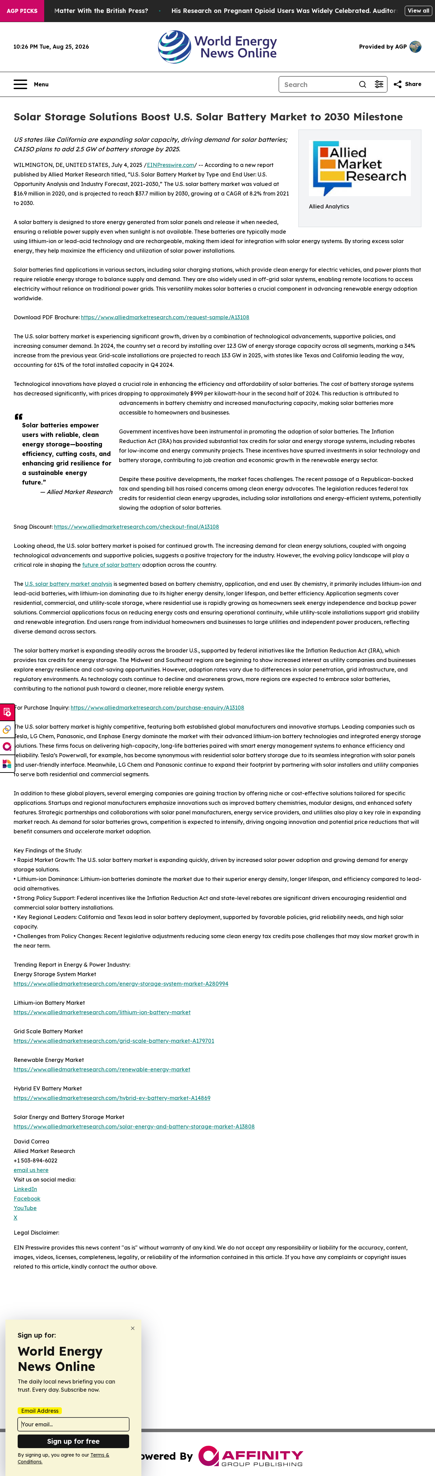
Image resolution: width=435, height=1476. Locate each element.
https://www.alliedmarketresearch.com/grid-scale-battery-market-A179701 (114, 1040)
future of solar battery (111, 564)
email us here (31, 1170)
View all (418, 10)
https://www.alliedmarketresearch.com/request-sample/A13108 (165, 317)
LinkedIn (25, 1189)
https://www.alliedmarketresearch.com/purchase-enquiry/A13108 (157, 707)
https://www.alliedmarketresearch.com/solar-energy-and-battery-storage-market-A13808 (134, 1126)
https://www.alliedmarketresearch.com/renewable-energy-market (102, 1069)
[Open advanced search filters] (379, 84)
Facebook (27, 1198)
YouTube (25, 1208)
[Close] (132, 1328)
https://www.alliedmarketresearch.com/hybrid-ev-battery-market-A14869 (112, 1098)
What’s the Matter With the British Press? (83, 11)
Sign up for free (73, 1441)
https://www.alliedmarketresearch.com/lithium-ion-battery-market (102, 1012)
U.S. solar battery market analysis (68, 583)
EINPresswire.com (170, 165)
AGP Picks (22, 10)
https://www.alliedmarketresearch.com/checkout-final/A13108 (136, 526)
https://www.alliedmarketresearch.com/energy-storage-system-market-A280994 (121, 983)
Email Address (39, 1410)
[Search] (362, 84)
